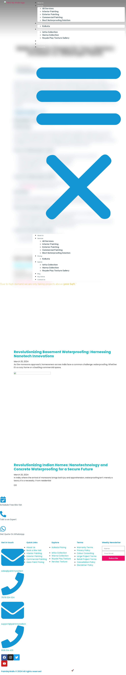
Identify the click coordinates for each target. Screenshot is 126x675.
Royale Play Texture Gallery (55, 38)
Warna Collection (50, 35)
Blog (38, 41)
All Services (48, 8)
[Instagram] (10, 657)
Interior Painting (50, 11)
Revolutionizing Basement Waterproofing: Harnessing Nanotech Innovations (62, 354)
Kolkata (46, 26)
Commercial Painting (52, 17)
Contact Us (41, 47)
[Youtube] (4, 663)
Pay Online (41, 44)
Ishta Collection (50, 32)
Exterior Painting (50, 14)
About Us (40, 3)
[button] (78, 141)
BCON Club (79, 670)
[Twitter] (17, 657)
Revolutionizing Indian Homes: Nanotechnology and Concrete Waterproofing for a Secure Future (61, 467)
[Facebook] (4, 657)
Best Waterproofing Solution (56, 20)
